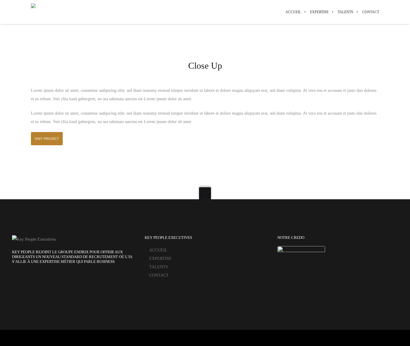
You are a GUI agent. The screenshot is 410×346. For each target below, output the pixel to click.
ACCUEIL (158, 250)
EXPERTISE (160, 258)
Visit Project (47, 138)
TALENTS (158, 267)
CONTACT (159, 275)
